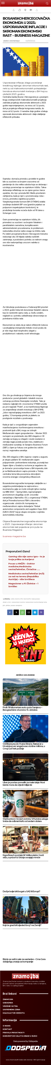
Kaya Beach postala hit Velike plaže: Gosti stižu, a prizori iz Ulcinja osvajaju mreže (23, 856)
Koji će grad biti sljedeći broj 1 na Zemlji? (22, 925)
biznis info (19, 599)
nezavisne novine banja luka (36, 602)
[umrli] (36, 10)
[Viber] (41, 612)
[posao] (13, 10)
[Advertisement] (25, 147)
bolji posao (36, 599)
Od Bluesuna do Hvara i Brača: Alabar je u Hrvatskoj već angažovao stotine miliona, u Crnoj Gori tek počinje (24, 746)
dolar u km (7, 602)
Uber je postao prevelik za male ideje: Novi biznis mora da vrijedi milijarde (24, 783)
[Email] (28, 612)
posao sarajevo (16, 605)
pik (4, 605)
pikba (8, 605)
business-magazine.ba (14, 536)
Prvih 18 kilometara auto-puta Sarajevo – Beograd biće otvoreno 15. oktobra (22, 708)
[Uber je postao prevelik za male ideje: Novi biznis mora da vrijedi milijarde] (25, 767)
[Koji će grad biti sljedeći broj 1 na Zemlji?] (25, 910)
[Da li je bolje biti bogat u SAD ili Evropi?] (25, 876)
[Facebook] (10, 612)
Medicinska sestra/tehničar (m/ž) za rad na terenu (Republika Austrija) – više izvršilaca (26, 576)
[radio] (25, 10)
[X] (16, 612)
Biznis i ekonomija (11, 41)
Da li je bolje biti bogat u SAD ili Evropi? (21, 891)
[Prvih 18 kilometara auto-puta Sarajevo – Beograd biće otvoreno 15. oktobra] (25, 692)
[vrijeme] (19, 10)
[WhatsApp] (22, 612)
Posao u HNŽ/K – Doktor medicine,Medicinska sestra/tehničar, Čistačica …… (24, 566)
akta (13, 599)
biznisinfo (27, 599)
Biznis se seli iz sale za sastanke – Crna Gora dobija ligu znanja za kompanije (24, 960)
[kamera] (30, 10)
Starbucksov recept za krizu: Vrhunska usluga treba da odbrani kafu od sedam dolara (25, 820)
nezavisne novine (18, 602)
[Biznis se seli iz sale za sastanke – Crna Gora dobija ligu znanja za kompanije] (25, 944)
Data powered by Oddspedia (25, 1041)
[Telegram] (35, 612)
